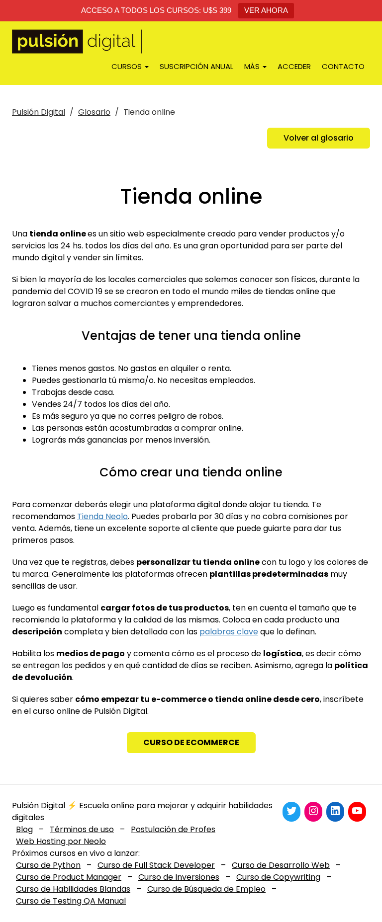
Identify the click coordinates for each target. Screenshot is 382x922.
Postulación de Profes (173, 829)
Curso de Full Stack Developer (156, 865)
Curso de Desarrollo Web (281, 865)
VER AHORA (266, 10)
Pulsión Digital (38, 112)
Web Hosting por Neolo (61, 841)
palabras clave (228, 631)
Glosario (94, 112)
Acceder (294, 66)
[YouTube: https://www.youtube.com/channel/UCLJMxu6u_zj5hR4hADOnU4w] (357, 811)
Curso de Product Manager (68, 877)
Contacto (343, 66)
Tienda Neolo (102, 516)
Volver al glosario (319, 138)
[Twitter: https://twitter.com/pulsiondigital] (291, 811)
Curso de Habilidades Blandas (73, 889)
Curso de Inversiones (178, 877)
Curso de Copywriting (278, 877)
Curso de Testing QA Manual (71, 901)
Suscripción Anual (196, 66)
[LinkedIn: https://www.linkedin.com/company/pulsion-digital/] (335, 811)
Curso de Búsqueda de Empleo (206, 889)
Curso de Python (48, 865)
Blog (24, 829)
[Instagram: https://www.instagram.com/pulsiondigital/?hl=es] (313, 811)
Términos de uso (82, 829)
